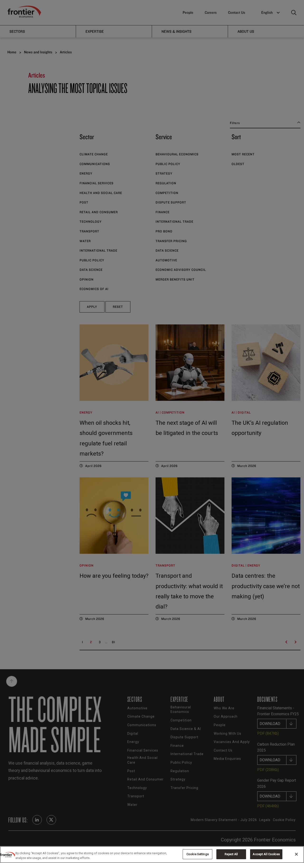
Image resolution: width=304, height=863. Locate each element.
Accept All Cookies (266, 854)
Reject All (231, 854)
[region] (152, 854)
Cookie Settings (197, 854)
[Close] (296, 854)
